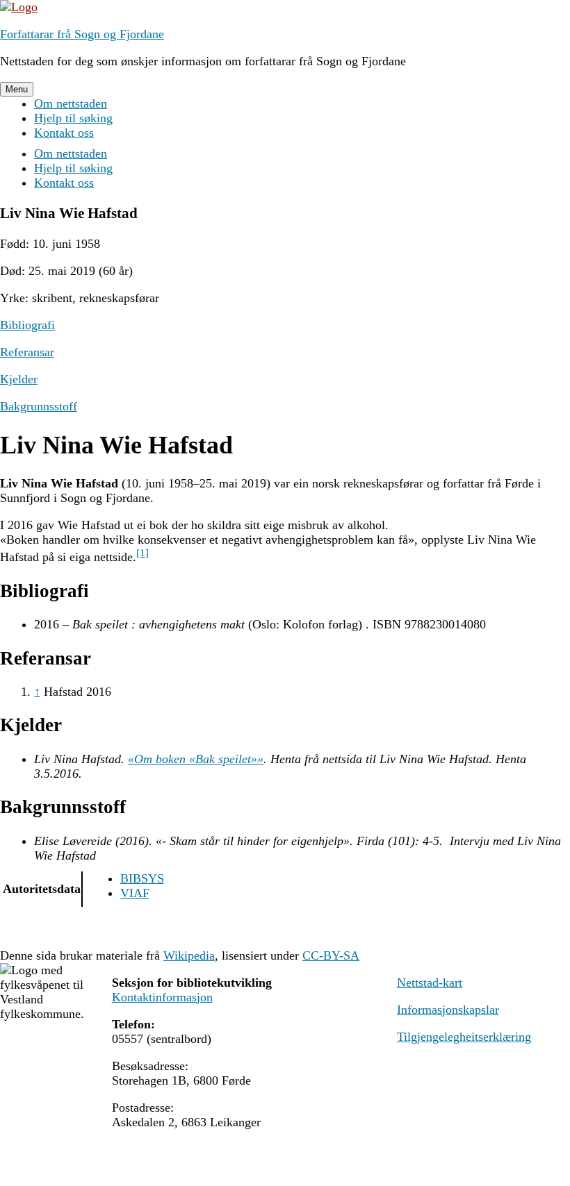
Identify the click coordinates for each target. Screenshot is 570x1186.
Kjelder (19, 379)
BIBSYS (142, 878)
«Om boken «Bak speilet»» (195, 759)
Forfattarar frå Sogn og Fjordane (82, 34)
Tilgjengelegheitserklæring (464, 1037)
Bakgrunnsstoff (38, 406)
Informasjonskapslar (448, 1010)
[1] (142, 552)
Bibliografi (27, 325)
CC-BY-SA (330, 955)
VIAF (134, 893)
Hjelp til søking (73, 118)
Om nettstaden (70, 103)
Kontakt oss (64, 133)
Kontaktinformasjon (162, 997)
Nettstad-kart (429, 982)
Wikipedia (189, 955)
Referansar (27, 352)
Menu (17, 89)
